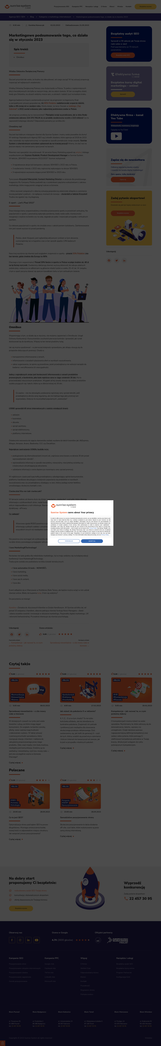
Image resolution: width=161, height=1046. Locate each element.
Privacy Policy (93, 528)
